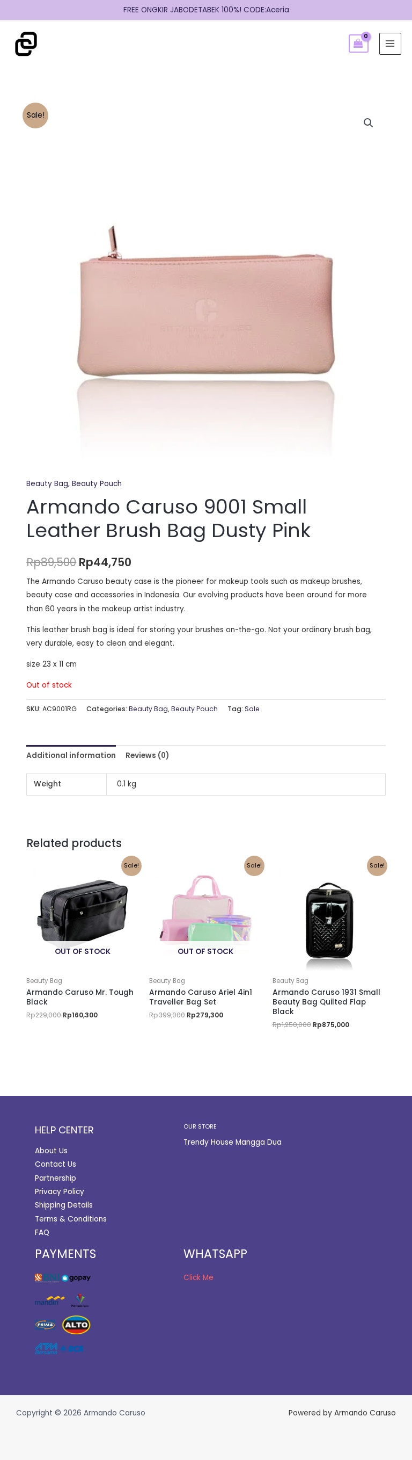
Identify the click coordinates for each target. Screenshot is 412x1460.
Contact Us (55, 1164)
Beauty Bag (47, 484)
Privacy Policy (59, 1192)
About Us (51, 1151)
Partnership (55, 1178)
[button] (368, 123)
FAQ (42, 1232)
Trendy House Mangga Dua (232, 1142)
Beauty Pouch (97, 484)
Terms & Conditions (71, 1219)
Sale (252, 708)
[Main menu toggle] (390, 44)
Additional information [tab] (71, 755)
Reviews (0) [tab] (147, 755)
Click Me (198, 1278)
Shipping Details (64, 1205)
